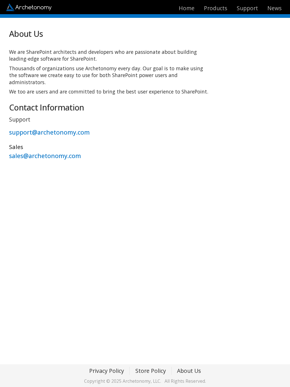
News (274, 8)
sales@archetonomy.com (45, 156)
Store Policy (150, 371)
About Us (189, 371)
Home (187, 8)
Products (215, 8)
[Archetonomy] (29, 9)
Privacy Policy (106, 371)
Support (247, 8)
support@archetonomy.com (49, 132)
